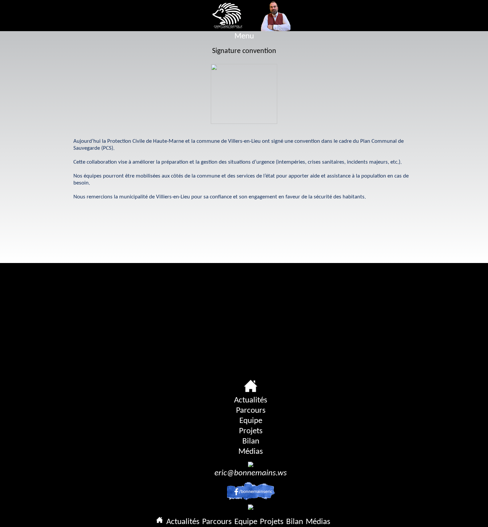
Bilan (250, 441)
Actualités (250, 400)
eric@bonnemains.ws (250, 473)
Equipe (250, 421)
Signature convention (244, 51)
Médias (250, 452)
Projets (251, 431)
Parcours (251, 410)
